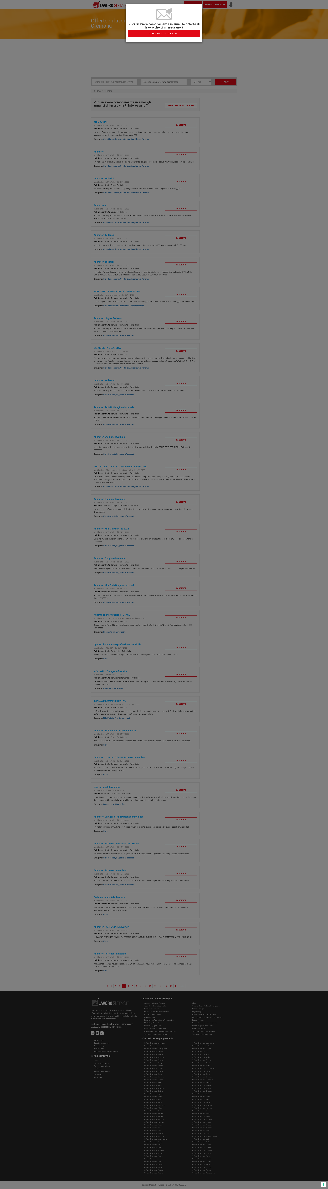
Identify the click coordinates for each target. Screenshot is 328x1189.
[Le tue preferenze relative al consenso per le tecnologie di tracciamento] (323, 1184)
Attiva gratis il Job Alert (164, 33)
